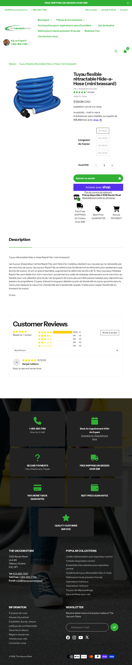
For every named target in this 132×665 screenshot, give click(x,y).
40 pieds (103, 138)
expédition (79, 106)
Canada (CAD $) (108, 10)
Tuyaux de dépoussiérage (79, 590)
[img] (29, 360)
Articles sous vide (18, 638)
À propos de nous (18, 613)
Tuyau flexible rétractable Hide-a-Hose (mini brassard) (47, 63)
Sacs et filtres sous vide (78, 594)
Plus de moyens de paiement (98, 192)
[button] (79, 92)
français (123, 10)
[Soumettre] (114, 627)
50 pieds (102, 145)
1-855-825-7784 (39, 10)
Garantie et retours (18, 630)
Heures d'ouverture (19, 617)
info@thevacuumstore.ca (16, 10)
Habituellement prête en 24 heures (98, 198)
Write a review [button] (109, 332)
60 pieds (103, 153)
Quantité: (83, 164)
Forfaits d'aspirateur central (80, 560)
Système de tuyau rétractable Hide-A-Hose (89, 572)
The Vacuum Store (24, 656)
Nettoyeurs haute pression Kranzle (84, 577)
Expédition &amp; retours (22, 621)
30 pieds (102, 130)
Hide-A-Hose (80, 96)
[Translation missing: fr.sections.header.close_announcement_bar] (128, 3)
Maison (13, 63)
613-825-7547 (20, 573)
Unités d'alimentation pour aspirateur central (89, 556)
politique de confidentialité (23, 626)
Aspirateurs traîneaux (77, 581)
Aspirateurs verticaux (77, 585)
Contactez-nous (17, 643)
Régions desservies (19, 634)
